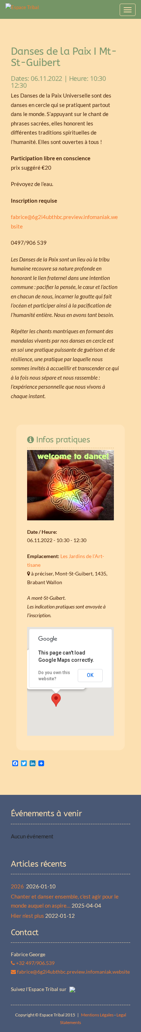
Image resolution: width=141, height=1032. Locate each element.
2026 (18, 886)
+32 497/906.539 (35, 963)
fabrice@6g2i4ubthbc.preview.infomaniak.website (73, 972)
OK (90, 675)
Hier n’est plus (27, 915)
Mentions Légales (97, 1014)
